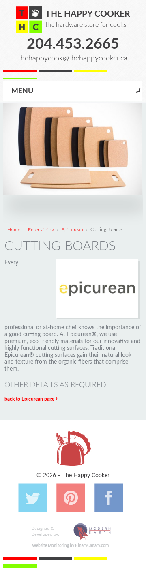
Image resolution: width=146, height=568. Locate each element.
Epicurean (72, 229)
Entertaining (41, 229)
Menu (22, 91)
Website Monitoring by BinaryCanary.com (70, 546)
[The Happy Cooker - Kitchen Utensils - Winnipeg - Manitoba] (29, 19)
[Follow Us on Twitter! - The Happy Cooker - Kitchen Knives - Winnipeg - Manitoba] (32, 507)
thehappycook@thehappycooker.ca (72, 58)
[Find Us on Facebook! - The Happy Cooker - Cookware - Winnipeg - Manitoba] (108, 507)
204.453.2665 (73, 44)
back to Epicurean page (31, 399)
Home (13, 229)
